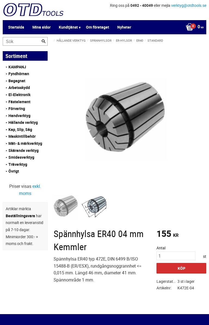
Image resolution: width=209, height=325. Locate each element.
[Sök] (43, 41)
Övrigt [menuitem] (13, 171)
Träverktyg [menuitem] (17, 164)
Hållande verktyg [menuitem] (23, 122)
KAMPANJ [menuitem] (17, 66)
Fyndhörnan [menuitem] (18, 73)
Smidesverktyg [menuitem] (21, 157)
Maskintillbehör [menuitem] (22, 136)
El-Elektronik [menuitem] (19, 94)
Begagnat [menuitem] (16, 80)
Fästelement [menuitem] (19, 101)
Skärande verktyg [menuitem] (23, 150)
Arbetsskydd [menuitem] (19, 87)
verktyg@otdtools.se (188, 5)
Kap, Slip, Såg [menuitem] (20, 129)
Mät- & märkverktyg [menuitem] (25, 143)
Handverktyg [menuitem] (19, 115)
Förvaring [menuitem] (16, 108)
